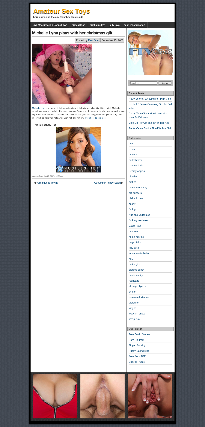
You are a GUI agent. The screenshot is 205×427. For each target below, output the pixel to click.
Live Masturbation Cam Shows (50, 25)
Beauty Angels (137, 171)
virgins (132, 308)
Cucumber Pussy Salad (107, 182)
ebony (132, 204)
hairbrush (134, 231)
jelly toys (115, 25)
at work (133, 154)
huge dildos (78, 25)
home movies (136, 236)
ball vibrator (135, 160)
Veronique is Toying (47, 182)
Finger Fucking (137, 345)
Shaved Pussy (137, 361)
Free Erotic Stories (139, 334)
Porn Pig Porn (136, 340)
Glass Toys (135, 225)
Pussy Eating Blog (139, 350)
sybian (132, 291)
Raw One (93, 40)
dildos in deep (136, 198)
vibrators (134, 302)
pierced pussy (137, 269)
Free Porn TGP (137, 356)
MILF (131, 258)
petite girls (134, 264)
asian (132, 149)
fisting (132, 209)
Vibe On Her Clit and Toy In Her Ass (149, 122)
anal (131, 143)
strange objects (137, 286)
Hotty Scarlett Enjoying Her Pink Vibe (150, 98)
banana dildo (136, 165)
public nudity (97, 25)
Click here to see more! (96, 118)
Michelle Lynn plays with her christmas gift (72, 33)
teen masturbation (134, 25)
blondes (133, 176)
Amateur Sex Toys (61, 11)
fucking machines (138, 220)
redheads (134, 280)
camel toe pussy (138, 187)
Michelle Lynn (38, 108)
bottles (132, 182)
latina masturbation (139, 253)
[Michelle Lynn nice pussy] (62, 103)
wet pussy (134, 319)
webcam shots (137, 313)
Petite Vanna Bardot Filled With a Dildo (150, 128)
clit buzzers (135, 193)
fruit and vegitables (139, 215)
